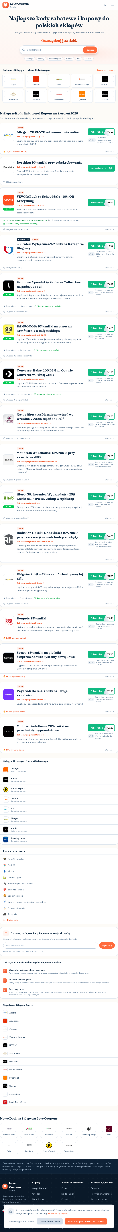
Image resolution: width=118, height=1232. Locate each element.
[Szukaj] (105, 5)
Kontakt (65, 1199)
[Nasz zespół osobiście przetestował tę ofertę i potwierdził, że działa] (49, 220)
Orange (29, 58)
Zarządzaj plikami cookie (21, 1221)
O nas (64, 1188)
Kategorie (37, 1193)
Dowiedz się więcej (57, 1213)
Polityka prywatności (101, 1193)
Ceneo (69, 58)
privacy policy (37, 951)
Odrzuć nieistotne (50, 1221)
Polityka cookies (99, 1199)
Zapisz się (107, 945)
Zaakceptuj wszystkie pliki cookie (86, 1221)
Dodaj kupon (67, 1193)
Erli (78, 58)
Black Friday (38, 1199)
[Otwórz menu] (113, 5)
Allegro (88, 58)
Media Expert (55, 58)
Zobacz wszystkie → (106, 70)
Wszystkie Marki (40, 1188)
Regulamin (96, 1188)
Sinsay (41, 58)
